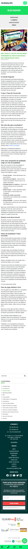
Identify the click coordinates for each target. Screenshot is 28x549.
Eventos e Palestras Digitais (9, 410)
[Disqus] (14, 353)
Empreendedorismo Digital (9, 405)
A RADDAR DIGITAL (14, 451)
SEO (3, 395)
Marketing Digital (7, 392)
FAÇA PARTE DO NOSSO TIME (14, 468)
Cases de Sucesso (14, 22)
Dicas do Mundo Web (8, 403)
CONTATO (14, 466)
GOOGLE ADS (14, 460)
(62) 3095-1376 (14, 429)
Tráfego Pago (14, 17)
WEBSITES (14, 455)
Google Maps (14, 442)
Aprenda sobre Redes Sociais (10, 412)
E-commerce (14, 20)
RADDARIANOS (14, 453)
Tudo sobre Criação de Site (9, 407)
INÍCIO (14, 449)
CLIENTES (14, 464)
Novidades (5, 414)
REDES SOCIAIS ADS (14, 462)
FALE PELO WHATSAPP (15, 432)
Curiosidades (6, 397)
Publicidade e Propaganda (9, 399)
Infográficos (5, 401)
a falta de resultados (14, 145)
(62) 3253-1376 (14, 427)
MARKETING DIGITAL (14, 457)
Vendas (14, 25)
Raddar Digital (6, 390)
